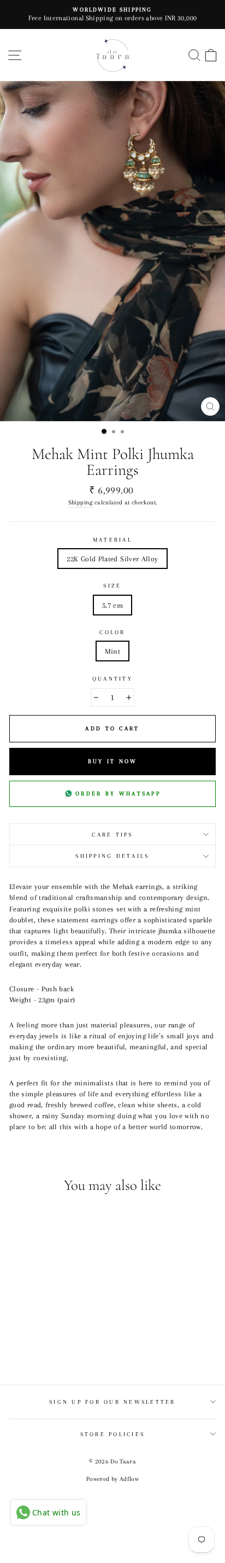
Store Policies (112, 1434)
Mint (112, 651)
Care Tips (112, 835)
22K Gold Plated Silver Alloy (112, 558)
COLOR (112, 632)
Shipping (80, 502)
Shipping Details (112, 856)
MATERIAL (112, 540)
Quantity (112, 679)
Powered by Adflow (112, 1479)
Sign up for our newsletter (112, 1402)
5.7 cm (112, 605)
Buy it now (113, 761)
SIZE (112, 586)
